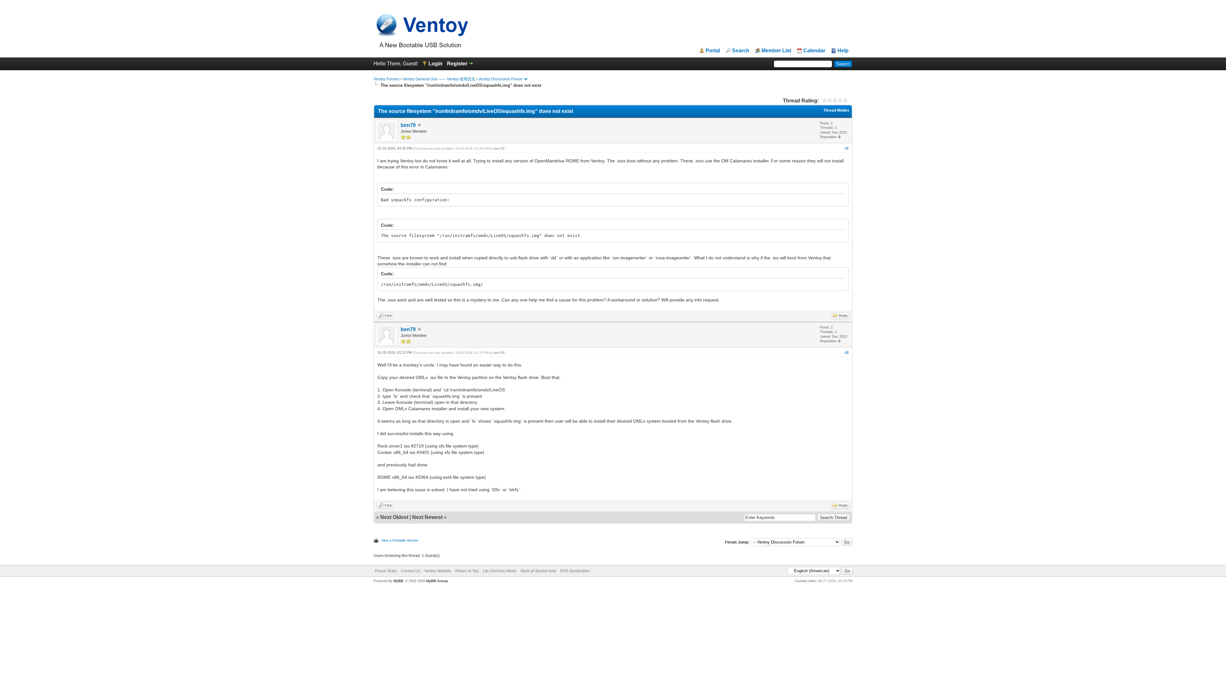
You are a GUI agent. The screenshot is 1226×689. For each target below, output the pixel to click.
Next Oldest (394, 517)
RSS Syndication (575, 571)
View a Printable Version (399, 540)
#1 (847, 148)
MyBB (398, 581)
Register (457, 63)
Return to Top (467, 571)
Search (740, 50)
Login (435, 63)
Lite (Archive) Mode (500, 571)
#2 (847, 352)
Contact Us (410, 571)
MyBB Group (437, 581)
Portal (713, 50)
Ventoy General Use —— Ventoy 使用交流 (439, 79)
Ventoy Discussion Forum (500, 79)
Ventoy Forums (386, 79)
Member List (776, 50)
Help (843, 50)
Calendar (814, 50)
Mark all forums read (538, 571)
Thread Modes (836, 110)
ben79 (408, 125)
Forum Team (386, 571)
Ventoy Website (437, 571)
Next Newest (427, 517)
